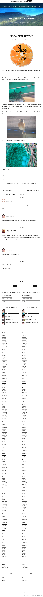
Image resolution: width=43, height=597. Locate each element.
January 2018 (4, 484)
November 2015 (4, 524)
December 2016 (4, 504)
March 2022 (4, 407)
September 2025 (4, 346)
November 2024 (4, 361)
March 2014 (4, 554)
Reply (3, 208)
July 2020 (3, 438)
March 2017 (4, 499)
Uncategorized (29, 39)
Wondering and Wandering (11, 230)
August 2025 (4, 347)
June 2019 (3, 458)
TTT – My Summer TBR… (13, 322)
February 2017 (4, 501)
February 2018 (4, 482)
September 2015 (4, 527)
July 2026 (3, 332)
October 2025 (4, 344)
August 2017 (4, 491)
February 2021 (4, 427)
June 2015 (3, 531)
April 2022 (3, 406)
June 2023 (3, 386)
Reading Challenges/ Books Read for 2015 (24, 6)
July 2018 (3, 475)
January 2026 (4, 340)
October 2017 (4, 488)
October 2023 (4, 381)
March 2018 (4, 481)
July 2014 (3, 548)
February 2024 (4, 375)
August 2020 (4, 436)
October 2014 (4, 544)
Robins (17, 183)
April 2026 (3, 335)
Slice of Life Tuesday (22, 183)
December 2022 (4, 395)
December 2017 (4, 485)
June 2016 (3, 513)
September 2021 (4, 416)
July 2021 (3, 419)
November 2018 (4, 468)
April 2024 (3, 372)
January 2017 (4, 502)
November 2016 (4, 505)
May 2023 (3, 387)
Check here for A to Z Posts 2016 (8, 6)
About (22, 3)
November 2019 (4, 450)
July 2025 (3, 349)
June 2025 (3, 350)
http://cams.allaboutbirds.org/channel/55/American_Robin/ (17, 239)
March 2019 (4, 462)
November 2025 (4, 343)
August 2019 (4, 455)
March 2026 (4, 337)
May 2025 (3, 352)
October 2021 (4, 415)
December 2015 (4, 522)
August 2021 (4, 418)
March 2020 (4, 444)
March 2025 (4, 355)
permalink (34, 183)
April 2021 (3, 424)
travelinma (8, 199)
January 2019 (4, 465)
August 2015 (4, 528)
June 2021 (3, 421)
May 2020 (3, 441)
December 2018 (4, 467)
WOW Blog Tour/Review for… (13, 313)
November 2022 (4, 396)
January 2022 (4, 410)
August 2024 (4, 366)
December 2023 (4, 378)
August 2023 (4, 383)
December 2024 (4, 360)
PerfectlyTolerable (8, 319)
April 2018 (3, 479)
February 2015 (4, 537)
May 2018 (3, 478)
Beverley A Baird (21, 18)
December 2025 (4, 341)
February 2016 (4, 519)
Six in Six (10, 316)
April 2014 (3, 553)
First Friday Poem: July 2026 (6, 295)
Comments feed (4, 580)
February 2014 (4, 556)
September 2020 (4, 435)
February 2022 (4, 409)
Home (6, 3)
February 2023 (4, 392)
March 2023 (4, 390)
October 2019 (4, 452)
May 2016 (3, 514)
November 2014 (4, 542)
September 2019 (4, 453)
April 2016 (3, 516)
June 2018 (3, 476)
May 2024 (3, 370)
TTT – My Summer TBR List (7, 297)
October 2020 (4, 433)
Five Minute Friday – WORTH (34, 190)
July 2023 (3, 384)
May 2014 (3, 551)
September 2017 (4, 490)
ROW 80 (3, 564)
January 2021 (4, 429)
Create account (4, 575)
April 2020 (3, 442)
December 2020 (4, 430)
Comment (37, 275)
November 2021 (4, 413)
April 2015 (3, 534)
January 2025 (4, 358)
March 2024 (4, 373)
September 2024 (4, 364)
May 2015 (3, 533)
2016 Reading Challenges (13, 3)
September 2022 (4, 399)
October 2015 (4, 525)
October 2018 (4, 470)
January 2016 (4, 521)
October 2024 (4, 363)
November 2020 (4, 432)
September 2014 (4, 545)
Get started (30, 1)
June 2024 (3, 369)
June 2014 (3, 550)
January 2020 (4, 447)
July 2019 (3, 456)
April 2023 (3, 389)
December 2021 (4, 412)
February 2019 (4, 464)
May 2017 (3, 496)
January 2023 (4, 393)
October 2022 (4, 398)
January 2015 (4, 539)
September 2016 (4, 508)
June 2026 (3, 334)
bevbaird (22, 39)
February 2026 (4, 338)
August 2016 (4, 510)
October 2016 (4, 507)
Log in (3, 577)
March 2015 (4, 536)
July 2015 (3, 530)
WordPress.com (4, 581)
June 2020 (3, 439)
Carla (6, 313)
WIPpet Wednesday (5, 567)
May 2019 (3, 459)
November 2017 (4, 487)
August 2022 (4, 401)
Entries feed (4, 578)
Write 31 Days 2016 (37, 6)
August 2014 (4, 547)
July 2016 (3, 511)
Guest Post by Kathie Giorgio (7, 298)
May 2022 (3, 404)
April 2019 (3, 461)
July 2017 (3, 493)
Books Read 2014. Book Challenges (32, 3)
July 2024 (3, 367)
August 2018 (4, 473)
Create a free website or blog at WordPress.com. (21, 592)
